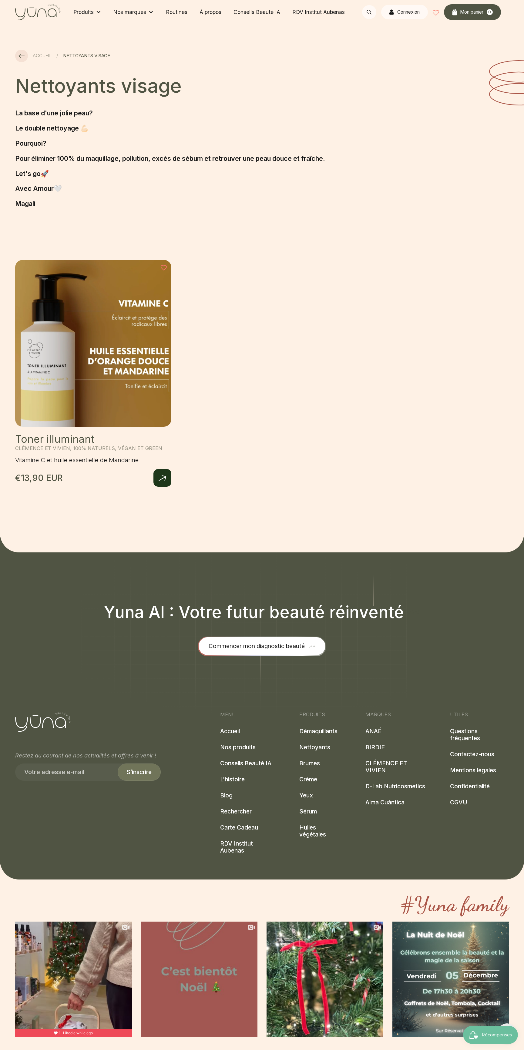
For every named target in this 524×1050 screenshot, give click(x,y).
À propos (210, 12)
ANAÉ (373, 731)
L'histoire (232, 779)
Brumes (309, 763)
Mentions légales (473, 770)
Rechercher (236, 811)
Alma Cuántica (385, 802)
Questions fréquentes (465, 735)
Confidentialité (470, 786)
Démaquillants (318, 731)
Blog (226, 795)
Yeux (306, 795)
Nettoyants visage (86, 55)
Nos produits (238, 747)
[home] (38, 12)
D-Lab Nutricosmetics (395, 786)
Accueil (42, 55)
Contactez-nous (472, 754)
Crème (308, 779)
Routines (176, 12)
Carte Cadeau (239, 827)
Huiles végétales (312, 831)
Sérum (308, 811)
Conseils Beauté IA (256, 12)
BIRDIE (375, 747)
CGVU (458, 802)
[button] (87, 12)
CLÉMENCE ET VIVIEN (386, 767)
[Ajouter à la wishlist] (164, 267)
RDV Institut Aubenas (318, 12)
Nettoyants (314, 747)
